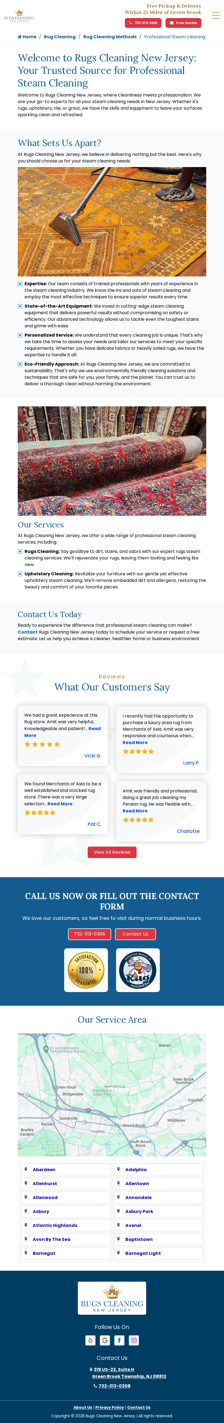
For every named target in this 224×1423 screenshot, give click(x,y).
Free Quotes (186, 23)
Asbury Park (139, 1211)
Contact (28, 632)
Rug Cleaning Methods (110, 37)
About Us (82, 1407)
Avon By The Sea (51, 1239)
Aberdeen (44, 1170)
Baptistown (139, 1239)
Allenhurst (45, 1183)
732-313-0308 (146, 23)
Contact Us (135, 934)
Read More (60, 804)
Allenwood (45, 1197)
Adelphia (136, 1170)
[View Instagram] (134, 1340)
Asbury (41, 1211)
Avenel (133, 1225)
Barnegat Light (143, 1253)
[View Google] (105, 1340)
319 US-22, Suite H (129, 1373)
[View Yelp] (90, 1340)
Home (29, 37)
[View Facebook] (119, 1340)
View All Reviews (112, 852)
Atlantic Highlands (55, 1225)
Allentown (137, 1183)
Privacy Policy (109, 1407)
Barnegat (44, 1253)
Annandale (138, 1197)
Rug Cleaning (60, 37)
